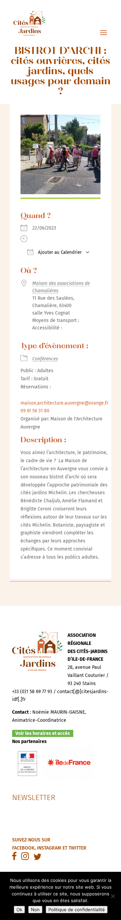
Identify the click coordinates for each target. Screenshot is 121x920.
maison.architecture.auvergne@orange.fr (64, 403)
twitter (77, 848)
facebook (23, 848)
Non (35, 909)
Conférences (45, 359)
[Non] (112, 896)
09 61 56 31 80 (35, 411)
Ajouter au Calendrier (59, 252)
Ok (19, 909)
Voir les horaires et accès (42, 733)
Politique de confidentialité (76, 909)
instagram (49, 848)
